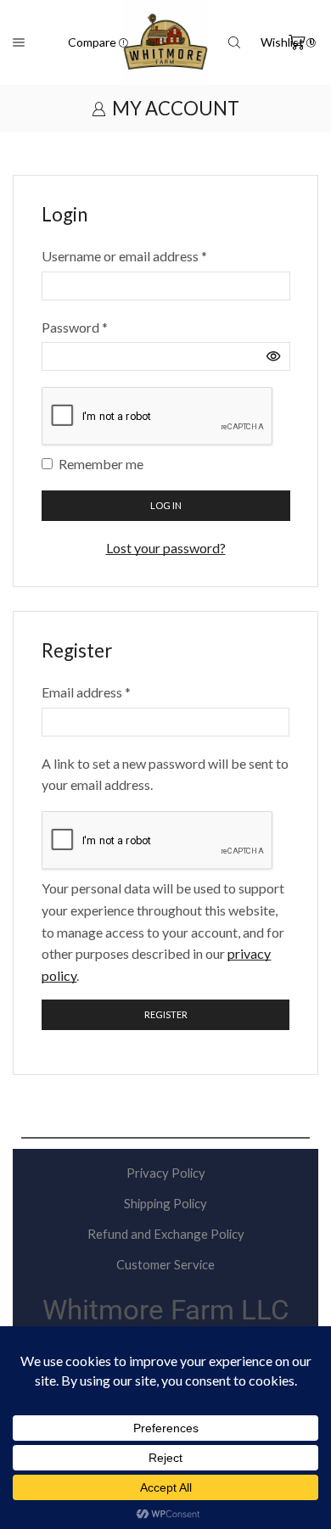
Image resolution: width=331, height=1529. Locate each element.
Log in (166, 505)
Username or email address (124, 254)
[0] (289, 42)
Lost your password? (166, 548)
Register (166, 1014)
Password (75, 325)
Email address (86, 690)
